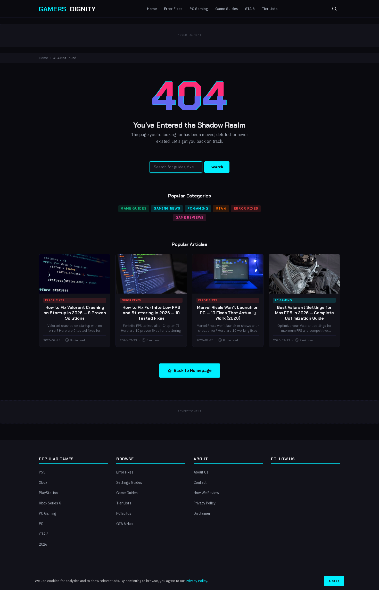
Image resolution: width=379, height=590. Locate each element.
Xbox (43, 482)
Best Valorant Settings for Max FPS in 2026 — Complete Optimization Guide (304, 313)
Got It (334, 580)
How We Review (206, 493)
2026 (43, 544)
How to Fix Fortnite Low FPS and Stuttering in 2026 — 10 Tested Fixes (151, 313)
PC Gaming (199, 8)
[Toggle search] (334, 8)
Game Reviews (189, 217)
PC (41, 523)
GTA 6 (249, 8)
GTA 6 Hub (124, 523)
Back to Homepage (193, 370)
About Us (201, 472)
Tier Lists (269, 8)
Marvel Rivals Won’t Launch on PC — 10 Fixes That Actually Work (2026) (228, 313)
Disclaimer (202, 513)
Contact (200, 482)
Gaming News (167, 208)
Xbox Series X (50, 503)
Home (152, 8)
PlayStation (48, 493)
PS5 (42, 472)
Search (217, 167)
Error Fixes (173, 8)
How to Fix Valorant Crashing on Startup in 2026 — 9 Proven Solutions (75, 313)
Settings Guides (129, 482)
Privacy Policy (205, 503)
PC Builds (123, 513)
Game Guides (226, 8)
